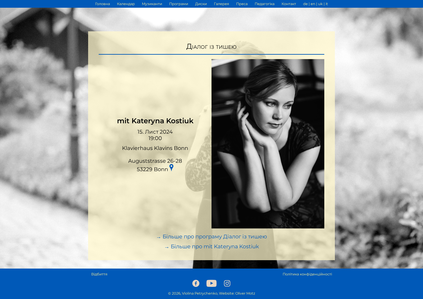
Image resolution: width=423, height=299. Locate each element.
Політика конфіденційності (307, 274)
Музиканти (152, 4)
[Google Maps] (171, 168)
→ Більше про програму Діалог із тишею (211, 236)
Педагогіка (265, 4)
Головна (102, 4)
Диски (201, 4)
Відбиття (99, 274)
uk (320, 4)
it (327, 4)
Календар (126, 4)
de (305, 4)
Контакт (289, 4)
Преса (242, 4)
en (313, 4)
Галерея (221, 4)
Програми (178, 4)
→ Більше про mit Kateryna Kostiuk (211, 246)
